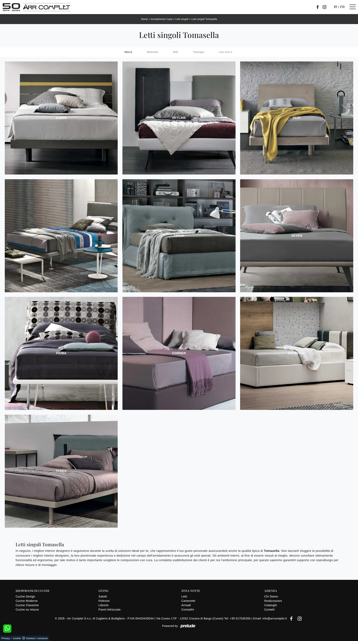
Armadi (186, 605)
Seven (296, 235)
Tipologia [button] (198, 52)
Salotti (102, 596)
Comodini (187, 609)
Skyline (179, 118)
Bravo (61, 235)
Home (144, 19)
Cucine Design (25, 596)
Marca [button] (128, 52)
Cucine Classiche (27, 605)
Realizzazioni (273, 600)
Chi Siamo (271, 596)
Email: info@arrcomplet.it (270, 618)
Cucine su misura (27, 609)
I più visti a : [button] (226, 52)
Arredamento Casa (161, 19)
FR (342, 7)
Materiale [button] (152, 52)
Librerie (103, 605)
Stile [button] (175, 52)
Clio (297, 118)
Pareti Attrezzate (109, 609)
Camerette (188, 600)
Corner (179, 353)
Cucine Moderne (26, 600)
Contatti (269, 609)
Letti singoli (182, 19)
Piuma (61, 353)
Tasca (61, 471)
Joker (61, 118)
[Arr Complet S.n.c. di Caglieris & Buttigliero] (36, 7)
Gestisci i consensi (37, 638)
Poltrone (104, 600)
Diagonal (296, 353)
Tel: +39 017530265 (238, 618)
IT (335, 7)
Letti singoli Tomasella (204, 19)
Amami (179, 235)
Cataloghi (270, 605)
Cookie (17, 638)
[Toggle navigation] (353, 7)
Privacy (5, 638)
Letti (184, 596)
